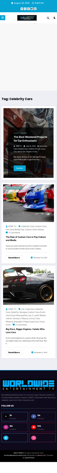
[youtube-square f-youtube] (35, 9)
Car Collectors (27, 309)
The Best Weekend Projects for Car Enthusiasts (30, 138)
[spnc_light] (54, 18)
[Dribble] (42, 437)
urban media (38, 229)
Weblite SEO (41, 455)
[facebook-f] (22, 9)
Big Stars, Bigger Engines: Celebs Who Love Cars (25, 331)
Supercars (34, 321)
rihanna (9, 321)
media (17, 229)
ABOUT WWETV (19, 453)
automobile (43, 146)
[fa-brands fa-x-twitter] (25, 9)
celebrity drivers (34, 149)
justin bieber (40, 315)
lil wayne (23, 318)
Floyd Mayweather (19, 315)
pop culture (26, 229)
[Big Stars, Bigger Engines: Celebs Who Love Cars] (28, 286)
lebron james (12, 318)
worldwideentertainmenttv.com (15, 455)
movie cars (22, 152)
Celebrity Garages (19, 312)
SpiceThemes (29, 458)
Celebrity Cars (23, 149)
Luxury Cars (34, 318)
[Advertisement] (28, 57)
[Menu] (2, 17)
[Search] (48, 18)
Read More (19, 168)
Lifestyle (16, 133)
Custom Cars (40, 226)
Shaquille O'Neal (21, 321)
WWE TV (19, 146)
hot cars (10, 229)
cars (15, 149)
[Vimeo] (14, 437)
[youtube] (32, 9)
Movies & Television (13, 188)
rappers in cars (31, 152)
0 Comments (14, 232)
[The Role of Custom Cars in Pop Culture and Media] (28, 203)
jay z (30, 315)
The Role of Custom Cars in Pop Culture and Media (26, 239)
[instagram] (28, 9)
